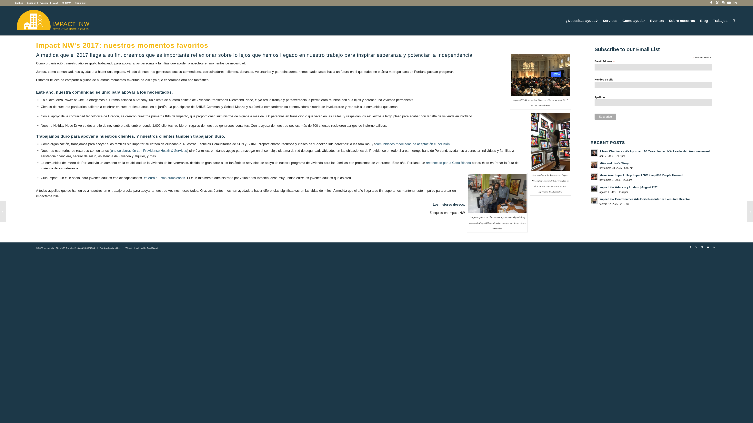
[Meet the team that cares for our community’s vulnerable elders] (3, 211)
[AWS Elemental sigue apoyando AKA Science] (750, 211)
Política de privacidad (110, 248)
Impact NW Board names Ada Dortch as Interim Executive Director (644, 199)
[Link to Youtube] (729, 3)
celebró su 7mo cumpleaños (164, 178)
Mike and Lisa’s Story (614, 163)
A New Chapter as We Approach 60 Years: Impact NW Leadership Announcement (654, 151)
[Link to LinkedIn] (735, 3)
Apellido (600, 97)
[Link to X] (717, 3)
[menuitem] (20, 3)
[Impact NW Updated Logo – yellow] (53, 20)
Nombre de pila (604, 79)
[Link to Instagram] (723, 3)
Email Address (605, 61)
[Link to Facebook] (711, 3)
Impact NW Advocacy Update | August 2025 (628, 187)
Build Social (152, 248)
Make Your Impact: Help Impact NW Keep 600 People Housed (641, 175)
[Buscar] (734, 20)
